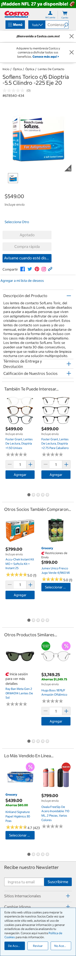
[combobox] (36, 25)
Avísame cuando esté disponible (28, 258)
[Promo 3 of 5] (38, 495)
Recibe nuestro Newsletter (31, 867)
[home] (17, 14)
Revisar (38, 946)
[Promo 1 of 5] (28, 495)
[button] (66, 25)
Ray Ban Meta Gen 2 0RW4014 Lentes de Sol (19, 693)
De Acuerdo (16, 946)
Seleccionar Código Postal (58, 587)
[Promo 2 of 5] (33, 495)
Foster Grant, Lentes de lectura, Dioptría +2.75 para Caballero (55, 443)
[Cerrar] (71, 36)
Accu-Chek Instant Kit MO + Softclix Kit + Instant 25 (19, 563)
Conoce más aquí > (46, 56)
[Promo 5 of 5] (47, 495)
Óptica (17, 69)
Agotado (27, 234)
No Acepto (61, 946)
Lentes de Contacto (51, 69)
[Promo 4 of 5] (42, 495)
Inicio (6, 69)
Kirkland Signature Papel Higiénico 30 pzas (17, 816)
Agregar (20, 474)
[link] (22, 269)
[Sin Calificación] (15, 90)
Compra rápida (27, 246)
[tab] (38, 896)
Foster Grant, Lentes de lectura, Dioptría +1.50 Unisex (19, 443)
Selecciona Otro (17, 222)
